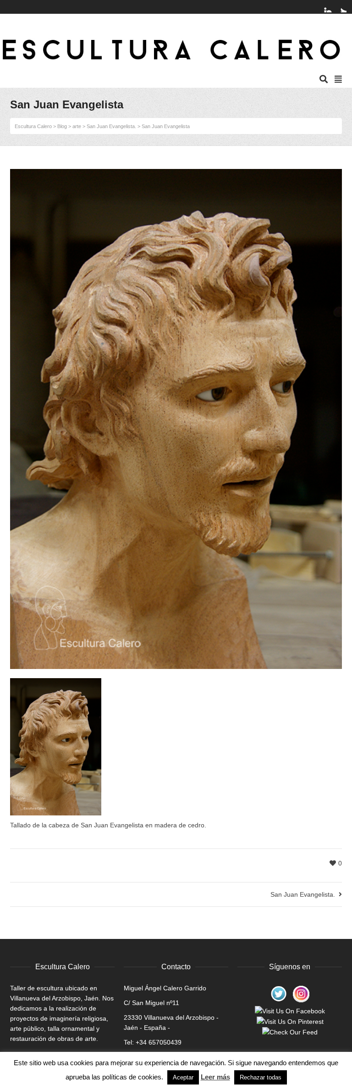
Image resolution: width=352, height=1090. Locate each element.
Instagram (332, 6)
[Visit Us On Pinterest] (290, 1021)
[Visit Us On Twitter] (278, 993)
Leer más (215, 1077)
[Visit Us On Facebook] (289, 1010)
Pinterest (323, 6)
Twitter (341, 6)
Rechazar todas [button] (260, 1077)
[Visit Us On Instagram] (301, 993)
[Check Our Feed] (290, 1031)
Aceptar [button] (183, 1077)
